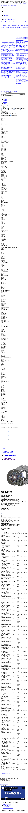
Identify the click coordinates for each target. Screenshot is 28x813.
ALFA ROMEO (22, 25)
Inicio (4, 448)
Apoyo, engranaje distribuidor (7, 53)
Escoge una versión (5, 423)
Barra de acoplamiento (4, 60)
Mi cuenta (3, 91)
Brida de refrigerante (5, 74)
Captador (24, 41)
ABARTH (3, 25)
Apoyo (7, 53)
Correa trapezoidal (20, 76)
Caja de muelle (11, 77)
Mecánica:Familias (13, 21)
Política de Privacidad (8, 808)
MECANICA (8, 452)
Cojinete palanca (22, 64)
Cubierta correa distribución (21, 78)
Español (5, 98)
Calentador (24, 38)
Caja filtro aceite (20, 37)
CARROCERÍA (6, 115)
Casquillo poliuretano (20, 57)
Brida (8, 72)
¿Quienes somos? (7, 804)
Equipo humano (7, 805)
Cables (6, 77)
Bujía (5, 76)
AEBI (12, 25)
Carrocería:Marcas (21, 21)
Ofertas (6, 91)
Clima (21, 59)
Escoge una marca (5, 116)
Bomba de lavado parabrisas (8, 66)
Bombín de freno (9, 70)
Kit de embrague (9, 455)
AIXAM (16, 25)
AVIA (21, 27)
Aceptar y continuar (18, 3)
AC (6, 25)
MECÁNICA (14, 115)
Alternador (8, 47)
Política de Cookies (11, 5)
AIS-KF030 (9, 459)
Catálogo (14, 91)
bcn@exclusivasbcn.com (9, 19)
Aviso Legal (6, 806)
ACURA (9, 25)
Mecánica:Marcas (5, 21)
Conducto (23, 72)
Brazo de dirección (8, 71)
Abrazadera (3, 42)
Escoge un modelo (5, 421)
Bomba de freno (9, 66)
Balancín (6, 58)
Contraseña (3, 94)
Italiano (5, 103)
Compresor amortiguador (21, 69)
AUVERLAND (16, 27)
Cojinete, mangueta (19, 66)
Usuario (10, 92)
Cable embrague (5, 77)
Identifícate (5, 15)
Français (5, 102)
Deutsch (5, 100)
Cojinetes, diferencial (20, 68)
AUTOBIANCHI (9, 27)
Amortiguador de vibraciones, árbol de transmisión (8, 52)
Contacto (10, 91)
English (5, 99)
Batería (8, 60)
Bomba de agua (6, 63)
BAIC (24, 27)
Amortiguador (5, 50)
